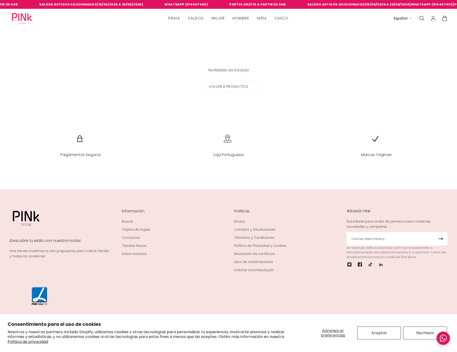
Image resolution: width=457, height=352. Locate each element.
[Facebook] (360, 264)
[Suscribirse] (440, 238)
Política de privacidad (28, 341)
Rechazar (425, 333)
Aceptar (379, 333)
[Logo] (22, 18)
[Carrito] (444, 18)
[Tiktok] (370, 264)
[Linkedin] (381, 264)
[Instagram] (349, 264)
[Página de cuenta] (433, 18)
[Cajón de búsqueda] (421, 18)
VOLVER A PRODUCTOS (228, 86)
